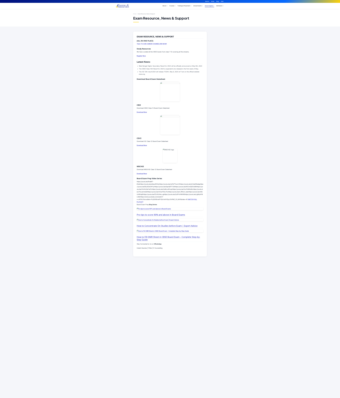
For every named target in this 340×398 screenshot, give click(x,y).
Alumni (207, 1)
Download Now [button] (142, 112)
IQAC (222, 1)
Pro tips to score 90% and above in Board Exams (161, 214)
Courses (171, 6)
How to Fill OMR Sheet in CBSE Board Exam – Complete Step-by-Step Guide (168, 238)
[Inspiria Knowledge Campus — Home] (122, 6)
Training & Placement (184, 6)
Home (134, 14)
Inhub (212, 1)
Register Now (141, 56)
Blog (217, 1)
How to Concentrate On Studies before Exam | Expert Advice (167, 225)
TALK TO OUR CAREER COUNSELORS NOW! (152, 44)
